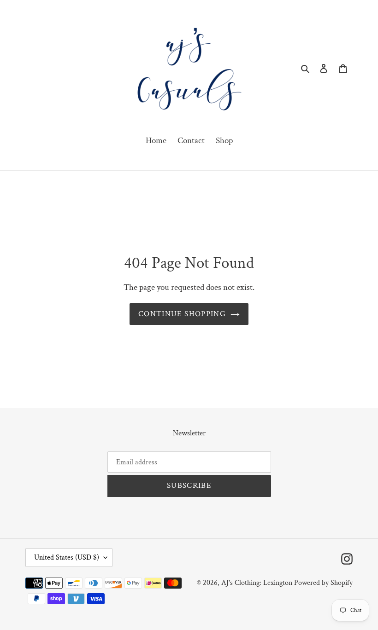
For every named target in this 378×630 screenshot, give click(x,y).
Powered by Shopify (323, 583)
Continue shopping (182, 314)
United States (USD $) (66, 557)
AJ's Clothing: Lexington (256, 583)
